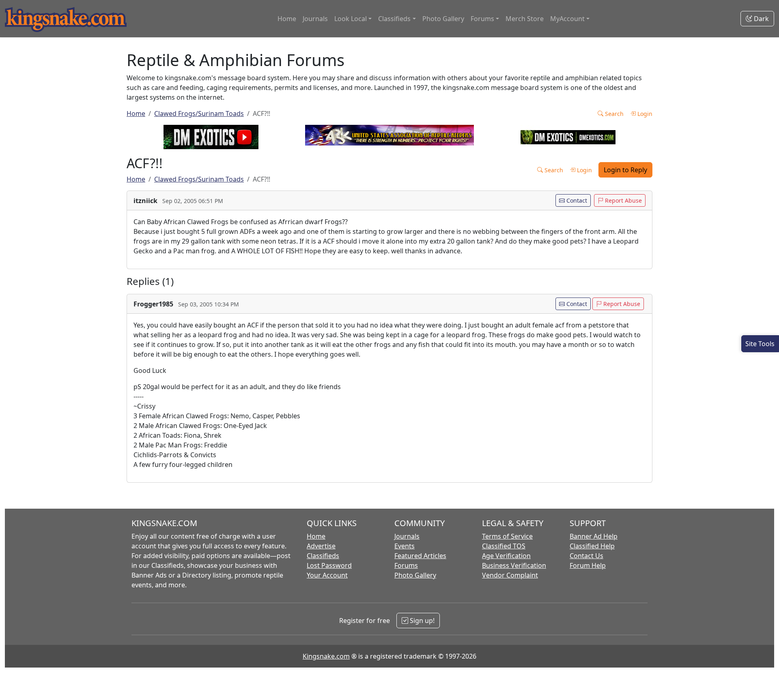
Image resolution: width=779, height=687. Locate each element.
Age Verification (506, 555)
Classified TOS (503, 545)
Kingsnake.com (326, 656)
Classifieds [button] (394, 18)
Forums (406, 565)
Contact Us (586, 555)
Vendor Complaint (510, 575)
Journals (315, 18)
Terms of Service (507, 536)
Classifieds (323, 555)
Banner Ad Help (594, 536)
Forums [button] (482, 18)
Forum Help (588, 565)
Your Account (327, 575)
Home (287, 18)
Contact (576, 200)
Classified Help (592, 545)
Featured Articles (420, 555)
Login (644, 114)
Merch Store (525, 18)
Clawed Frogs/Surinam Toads (199, 113)
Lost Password (329, 565)
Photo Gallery (443, 18)
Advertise (321, 545)
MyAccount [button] (567, 18)
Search (613, 114)
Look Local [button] (350, 18)
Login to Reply (625, 169)
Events (404, 545)
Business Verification (514, 565)
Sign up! (421, 620)
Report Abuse (622, 200)
